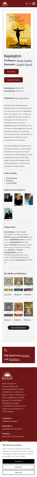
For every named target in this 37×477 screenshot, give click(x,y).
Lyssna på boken (13, 80)
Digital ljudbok (11, 178)
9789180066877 (20, 260)
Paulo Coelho (24, 60)
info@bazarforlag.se (10, 421)
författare (14, 359)
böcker (25, 355)
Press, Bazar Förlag (22, 98)
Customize (18, 467)
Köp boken (11, 72)
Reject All (18, 472)
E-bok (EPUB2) (11, 183)
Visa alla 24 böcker (18, 328)
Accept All (18, 461)
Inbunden (9, 180)
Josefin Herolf (24, 64)
